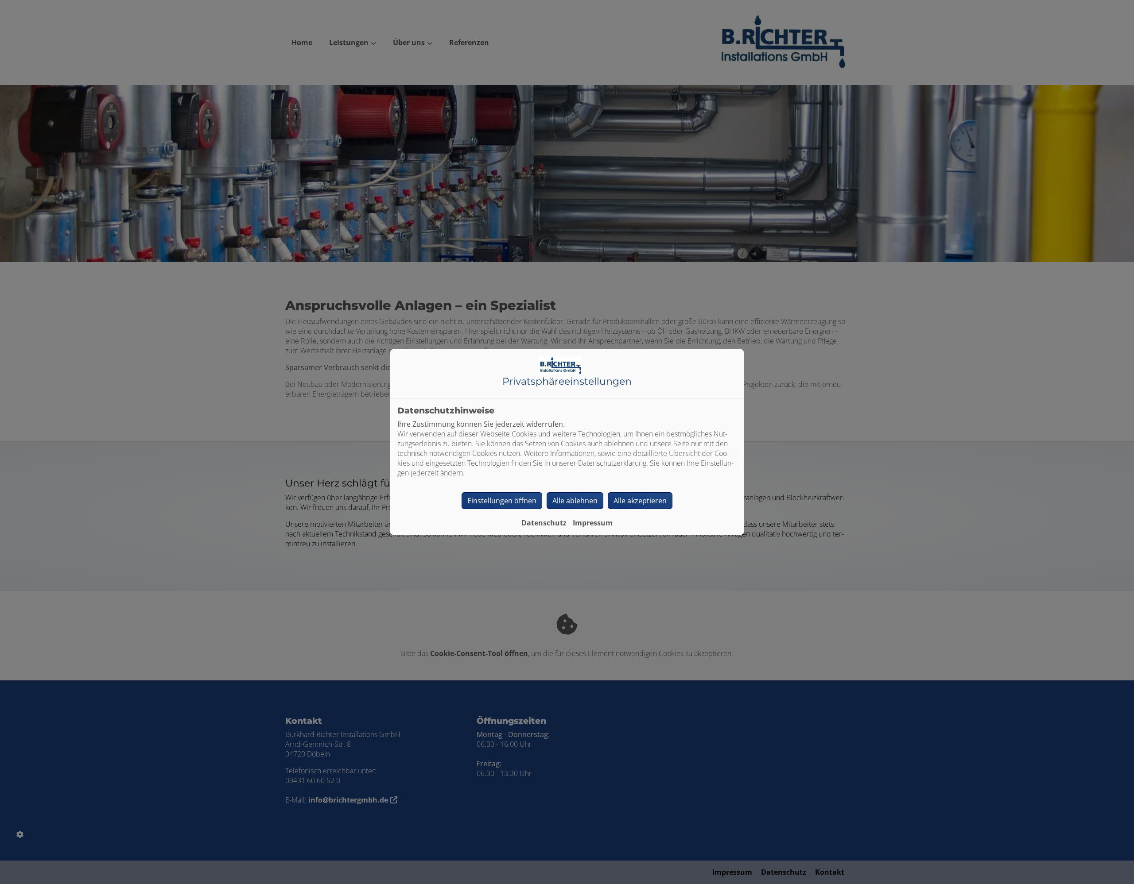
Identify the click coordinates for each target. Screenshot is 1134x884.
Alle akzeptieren (640, 501)
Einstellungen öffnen (501, 501)
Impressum (593, 523)
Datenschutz (544, 523)
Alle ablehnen (575, 501)
